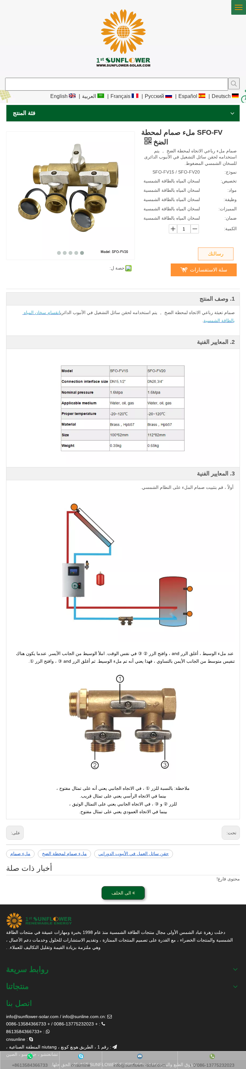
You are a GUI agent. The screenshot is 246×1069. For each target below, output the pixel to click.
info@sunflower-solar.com (32, 1016)
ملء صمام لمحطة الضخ (64, 853)
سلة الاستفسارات (208, 269)
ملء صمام (20, 853)
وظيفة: (230, 199)
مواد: (232, 190)
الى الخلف (121, 892)
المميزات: (227, 208)
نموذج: (231, 171)
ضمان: (231, 218)
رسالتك (216, 253)
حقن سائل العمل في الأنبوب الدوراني (133, 853)
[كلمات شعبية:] (234, 83)
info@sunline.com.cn (83, 1016)
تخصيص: (229, 180)
